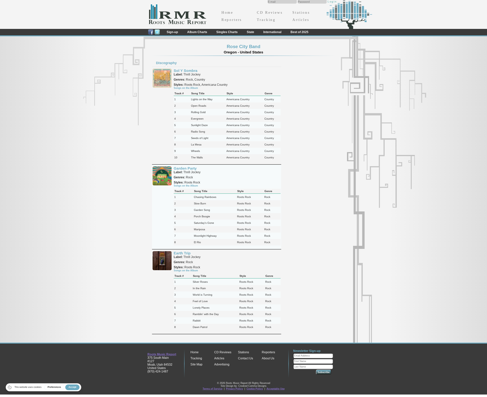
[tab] (166, 63)
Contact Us (245, 358)
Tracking (266, 20)
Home (227, 12)
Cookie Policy (255, 388)
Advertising (221, 364)
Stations (301, 12)
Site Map (196, 364)
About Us (268, 358)
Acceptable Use (276, 388)
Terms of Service (212, 388)
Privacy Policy (234, 388)
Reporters (231, 20)
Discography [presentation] (166, 63)
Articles (300, 20)
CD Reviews (269, 12)
